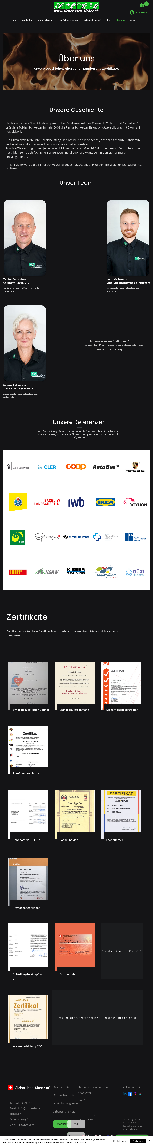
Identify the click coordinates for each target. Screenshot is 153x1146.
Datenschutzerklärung (75, 1142)
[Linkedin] (125, 1094)
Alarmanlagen (51, 434)
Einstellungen (119, 1140)
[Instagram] (135, 1094)
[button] (144, 4)
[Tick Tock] (141, 1094)
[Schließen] (149, 1141)
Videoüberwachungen (78, 434)
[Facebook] (130, 1094)
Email (80, 1100)
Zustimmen (138, 1140)
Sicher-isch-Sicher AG (32, 1087)
